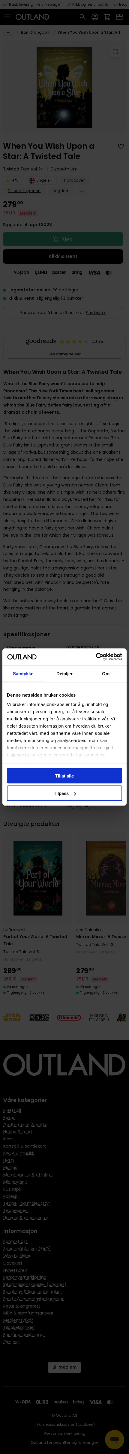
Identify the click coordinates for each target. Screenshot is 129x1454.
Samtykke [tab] (23, 673)
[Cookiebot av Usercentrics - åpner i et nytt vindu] (96, 657)
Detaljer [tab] (64, 673)
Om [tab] (106, 673)
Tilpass (61, 793)
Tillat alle (64, 775)
